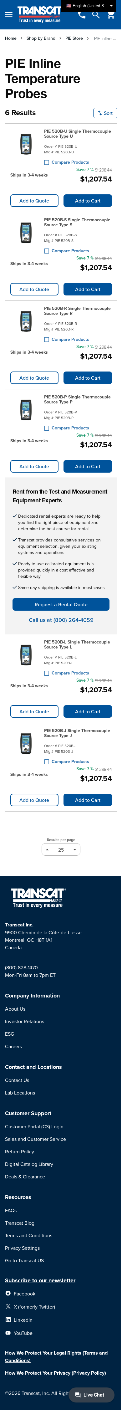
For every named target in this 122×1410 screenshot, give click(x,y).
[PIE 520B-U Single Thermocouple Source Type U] (26, 145)
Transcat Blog (19, 1222)
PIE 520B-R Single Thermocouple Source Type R (77, 311)
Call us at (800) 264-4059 (61, 620)
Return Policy (19, 1151)
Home (11, 38)
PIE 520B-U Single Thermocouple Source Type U (77, 134)
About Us (15, 1008)
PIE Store (74, 38)
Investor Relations (24, 1021)
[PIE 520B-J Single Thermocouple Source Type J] (26, 745)
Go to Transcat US (24, 1260)
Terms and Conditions (28, 1235)
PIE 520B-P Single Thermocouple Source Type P (77, 399)
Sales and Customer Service (35, 1139)
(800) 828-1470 (21, 967)
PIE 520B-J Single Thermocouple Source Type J (77, 733)
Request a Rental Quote (61, 604)
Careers (13, 1046)
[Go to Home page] (41, 14)
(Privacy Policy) (89, 1373)
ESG (9, 1033)
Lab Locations (20, 1092)
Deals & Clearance (25, 1176)
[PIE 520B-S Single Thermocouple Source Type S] (26, 234)
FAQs (11, 1210)
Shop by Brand (41, 38)
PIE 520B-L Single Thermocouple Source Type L (77, 644)
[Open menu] (9, 15)
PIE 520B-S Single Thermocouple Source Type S (77, 222)
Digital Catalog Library (29, 1164)
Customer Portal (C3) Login (34, 1126)
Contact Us (17, 1080)
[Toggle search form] (96, 14)
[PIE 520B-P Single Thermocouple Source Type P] (26, 411)
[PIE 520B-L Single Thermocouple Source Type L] (26, 656)
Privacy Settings (22, 1247)
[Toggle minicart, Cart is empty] (111, 14)
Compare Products (70, 162)
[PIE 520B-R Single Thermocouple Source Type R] (26, 323)
